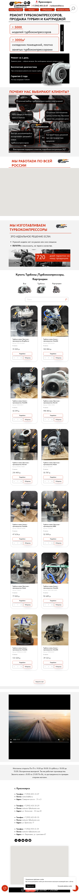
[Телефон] (19, 840)
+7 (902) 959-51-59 (31, 829)
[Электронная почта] (22, 840)
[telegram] (16, 840)
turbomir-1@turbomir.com (31, 808)
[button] (63, 9)
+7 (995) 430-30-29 (31, 806)
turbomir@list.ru (57, 6)
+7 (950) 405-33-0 (31, 794)
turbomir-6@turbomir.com (31, 832)
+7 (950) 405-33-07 (40, 6)
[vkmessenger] (29, 840)
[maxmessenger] (26, 840)
